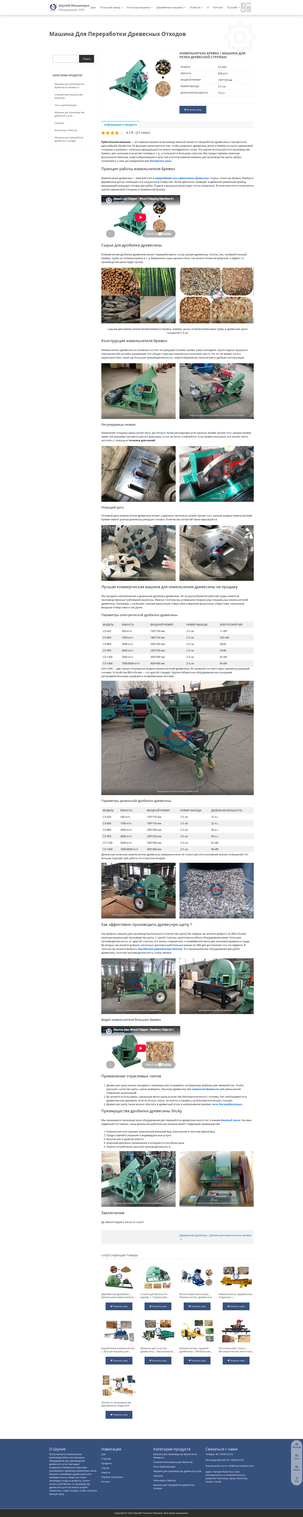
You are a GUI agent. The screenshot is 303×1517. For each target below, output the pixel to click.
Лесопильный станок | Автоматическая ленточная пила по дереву (236, 1350)
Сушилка (59, 122)
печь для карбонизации (227, 1104)
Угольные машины (139, 7)
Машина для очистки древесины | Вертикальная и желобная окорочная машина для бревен (157, 1350)
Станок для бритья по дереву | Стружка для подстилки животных (153, 1296)
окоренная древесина (205, 1089)
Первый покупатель (112, 1477)
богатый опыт (230, 1120)
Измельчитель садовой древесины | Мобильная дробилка (194, 1350)
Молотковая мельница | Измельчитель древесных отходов (195, 1296)
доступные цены (161, 161)
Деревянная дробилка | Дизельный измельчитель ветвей (215, 1235)
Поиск (86, 59)
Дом (93, 7)
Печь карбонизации (66, 105)
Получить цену (194, 109)
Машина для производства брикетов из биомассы (69, 85)
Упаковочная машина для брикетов (69, 96)
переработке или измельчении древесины (182, 178)
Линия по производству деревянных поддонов (116, 1404)
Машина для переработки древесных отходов (69, 139)
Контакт (218, 7)
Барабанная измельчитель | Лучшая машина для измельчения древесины (118, 1350)
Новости (195, 7)
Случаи (105, 1467)
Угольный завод (110, 7)
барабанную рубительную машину (160, 949)
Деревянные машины (170, 7)
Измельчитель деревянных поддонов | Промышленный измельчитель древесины (235, 1296)
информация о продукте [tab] (120, 124)
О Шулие (106, 1458)
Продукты (106, 1463)
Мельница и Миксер (66, 130)
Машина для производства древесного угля (69, 114)
